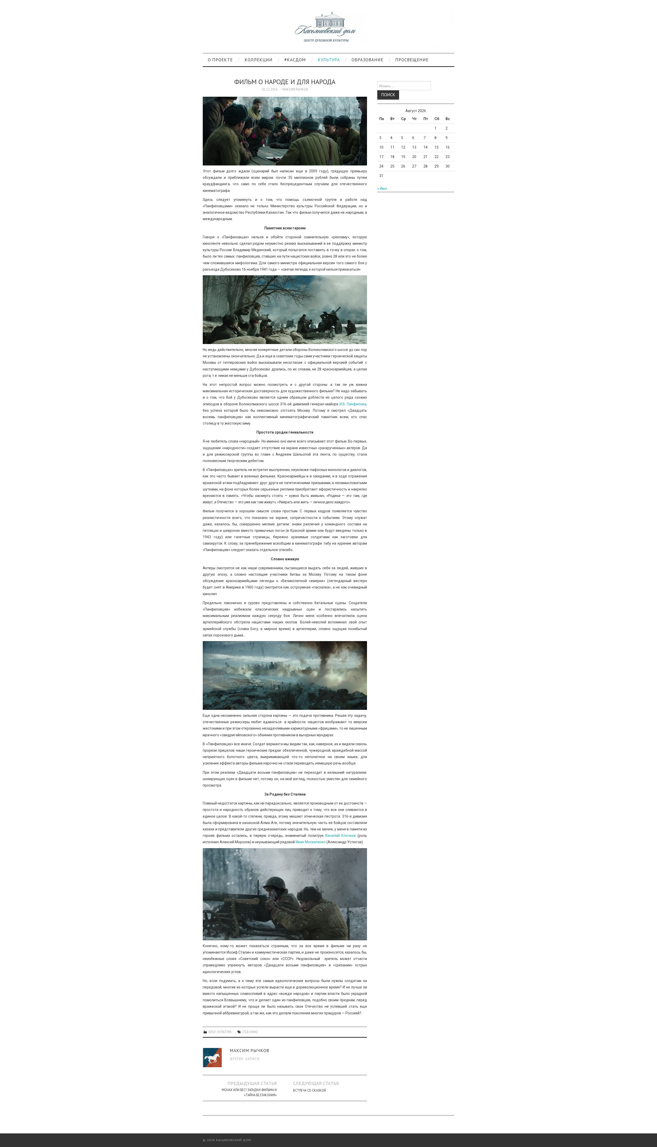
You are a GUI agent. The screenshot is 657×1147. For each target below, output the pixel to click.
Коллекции (259, 60)
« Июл (382, 189)
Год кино (250, 1032)
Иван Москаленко (311, 842)
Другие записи (245, 1059)
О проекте (220, 60)
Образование (367, 60)
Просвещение (412, 60)
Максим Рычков (295, 89)
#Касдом (295, 60)
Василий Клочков (340, 836)
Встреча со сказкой (309, 1090)
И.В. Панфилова (353, 404)
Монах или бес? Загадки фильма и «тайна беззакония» (249, 1092)
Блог (212, 1032)
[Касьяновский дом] (328, 29)
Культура (329, 60)
